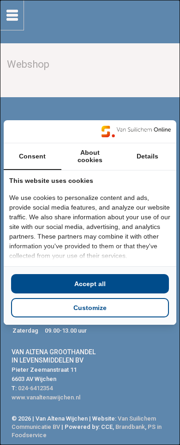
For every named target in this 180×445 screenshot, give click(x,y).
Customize (90, 307)
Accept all (90, 283)
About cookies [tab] (90, 156)
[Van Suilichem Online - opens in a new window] (136, 131)
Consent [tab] (32, 156)
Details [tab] (147, 156)
